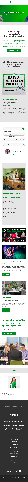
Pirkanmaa (7, 144)
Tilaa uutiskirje (14, 453)
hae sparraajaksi (8, 333)
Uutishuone (14, 460)
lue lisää (6, 274)
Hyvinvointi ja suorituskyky (11, 134)
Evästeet (14, 479)
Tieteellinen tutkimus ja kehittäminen (14, 139)
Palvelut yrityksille (14, 459)
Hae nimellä (7, 126)
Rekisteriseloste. (21, 477)
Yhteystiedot (14, 449)
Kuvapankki (14, 462)
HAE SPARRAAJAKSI (14, 50)
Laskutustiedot (14, 451)
